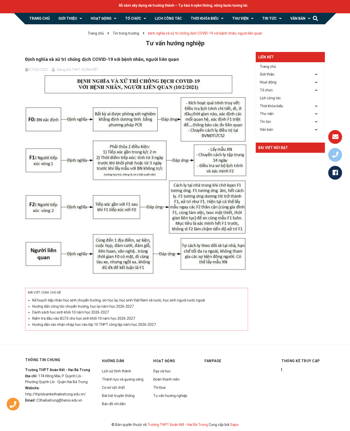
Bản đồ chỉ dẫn (114, 404)
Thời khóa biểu (271, 106)
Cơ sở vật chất (113, 387)
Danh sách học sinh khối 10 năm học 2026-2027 (70, 312)
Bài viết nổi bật (273, 148)
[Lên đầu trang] (339, 414)
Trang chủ (268, 66)
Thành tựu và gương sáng (122, 379)
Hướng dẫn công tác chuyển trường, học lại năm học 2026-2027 (83, 306)
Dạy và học (162, 371)
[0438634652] (13, 405)
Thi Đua (159, 387)
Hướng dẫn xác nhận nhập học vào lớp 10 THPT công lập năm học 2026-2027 (94, 324)
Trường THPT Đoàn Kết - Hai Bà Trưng (177, 425)
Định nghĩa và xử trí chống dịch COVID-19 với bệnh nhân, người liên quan (102, 59)
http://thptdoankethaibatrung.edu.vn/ (55, 394)
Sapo (234, 425)
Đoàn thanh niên (166, 379)
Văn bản (266, 129)
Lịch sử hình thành (116, 371)
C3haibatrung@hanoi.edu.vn (59, 400)
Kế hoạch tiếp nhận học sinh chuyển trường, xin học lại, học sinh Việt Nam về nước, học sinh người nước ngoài (118, 300)
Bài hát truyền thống (118, 396)
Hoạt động (268, 82)
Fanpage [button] (212, 361)
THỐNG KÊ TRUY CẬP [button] (300, 361)
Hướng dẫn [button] (113, 361)
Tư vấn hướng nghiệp (170, 396)
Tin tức (265, 122)
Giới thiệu (267, 74)
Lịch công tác (270, 98)
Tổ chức (266, 90)
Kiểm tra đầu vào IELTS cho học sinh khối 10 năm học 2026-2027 (83, 318)
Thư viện (267, 114)
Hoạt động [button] (164, 361)
